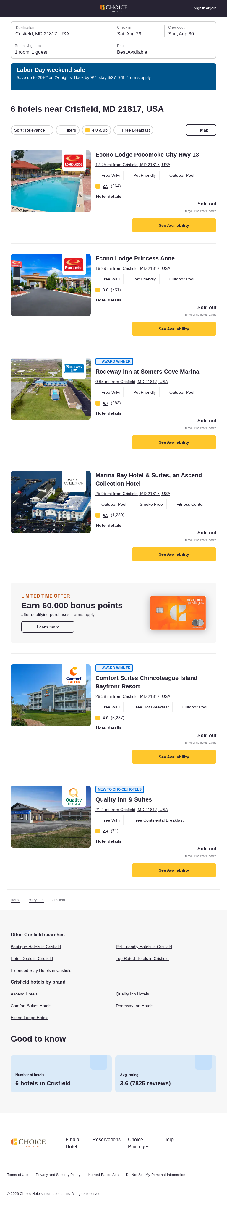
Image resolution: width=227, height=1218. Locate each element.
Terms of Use (18, 1175)
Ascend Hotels (25, 994)
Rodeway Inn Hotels (136, 1006)
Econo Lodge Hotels (31, 1018)
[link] (47, 627)
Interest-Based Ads (110, 1175)
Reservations (110, 1139)
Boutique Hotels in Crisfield (39, 947)
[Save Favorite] (19, 159)
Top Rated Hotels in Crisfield (145, 958)
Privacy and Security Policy (61, 1175)
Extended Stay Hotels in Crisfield (44, 970)
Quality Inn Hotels (134, 994)
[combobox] (62, 31)
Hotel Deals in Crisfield (34, 958)
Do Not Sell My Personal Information (166, 1175)
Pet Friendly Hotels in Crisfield (147, 947)
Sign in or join (204, 8)
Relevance (30, 130)
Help (174, 1139)
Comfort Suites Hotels (33, 1006)
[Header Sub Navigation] (14, 8)
